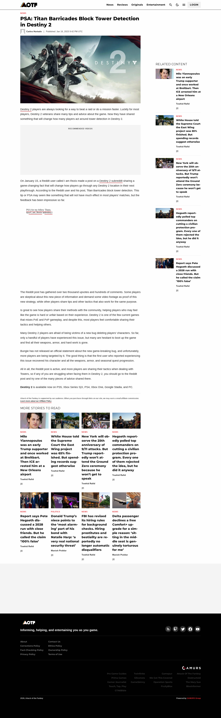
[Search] (171, 5)
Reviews (122, 4)
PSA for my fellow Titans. (38, 210)
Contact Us (54, 641)
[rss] (168, 629)
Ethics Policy (55, 645)
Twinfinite (139, 673)
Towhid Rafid (27, 479)
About (23, 641)
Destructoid (194, 678)
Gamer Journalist (116, 682)
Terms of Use (55, 654)
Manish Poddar (58, 550)
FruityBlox (166, 686)
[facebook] (190, 629)
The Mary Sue (193, 682)
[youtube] (198, 629)
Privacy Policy (27, 654)
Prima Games (118, 678)
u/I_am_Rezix (35, 212)
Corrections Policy (30, 645)
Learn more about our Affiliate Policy (36, 401)
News (110, 4)
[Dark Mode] (177, 5)
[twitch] (175, 629)
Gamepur (167, 673)
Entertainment (156, 4)
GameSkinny (138, 682)
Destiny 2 (26, 109)
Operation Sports (162, 682)
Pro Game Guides (116, 673)
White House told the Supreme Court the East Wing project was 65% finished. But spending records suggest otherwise (188, 131)
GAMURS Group (194, 698)
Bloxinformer (193, 686)
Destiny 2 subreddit (111, 180)
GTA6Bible (120, 690)
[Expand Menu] (184, 5)
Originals (137, 4)
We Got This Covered (160, 678)
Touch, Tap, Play (117, 686)
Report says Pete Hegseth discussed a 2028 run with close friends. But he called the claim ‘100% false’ (34, 528)
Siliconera (139, 678)
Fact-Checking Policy (31, 650)
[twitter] (183, 629)
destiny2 (48, 212)
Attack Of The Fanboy (189, 673)
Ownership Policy (58, 650)
